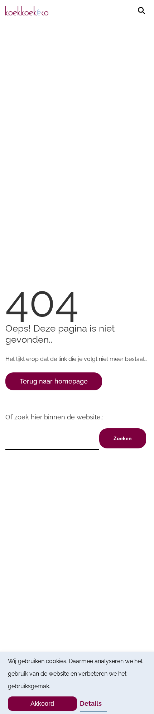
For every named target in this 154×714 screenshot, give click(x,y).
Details (91, 703)
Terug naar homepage (54, 381)
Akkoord (42, 703)
